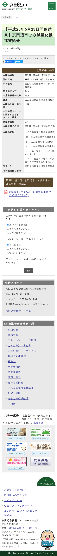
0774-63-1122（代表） (21, 528)
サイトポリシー (13, 500)
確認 (28, 270)
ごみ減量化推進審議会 (21, 388)
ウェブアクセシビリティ (18, 506)
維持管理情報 (15, 382)
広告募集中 (39, 422)
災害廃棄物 (14, 372)
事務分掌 (13, 335)
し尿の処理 (14, 393)
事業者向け (14, 367)
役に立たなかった (18, 253)
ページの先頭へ (46, 484)
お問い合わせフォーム (18, 310)
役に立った (15, 245)
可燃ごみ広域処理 (18, 398)
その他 (12, 404)
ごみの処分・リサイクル (22, 351)
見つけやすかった (18, 225)
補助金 (12, 361)
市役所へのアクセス (15, 495)
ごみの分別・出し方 (19, 345)
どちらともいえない (19, 229)
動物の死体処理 (17, 356)
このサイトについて (15, 490)
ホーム (17, 17)
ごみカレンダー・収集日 (22, 340)
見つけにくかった (18, 233)
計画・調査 (14, 377)
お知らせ (13, 329)
